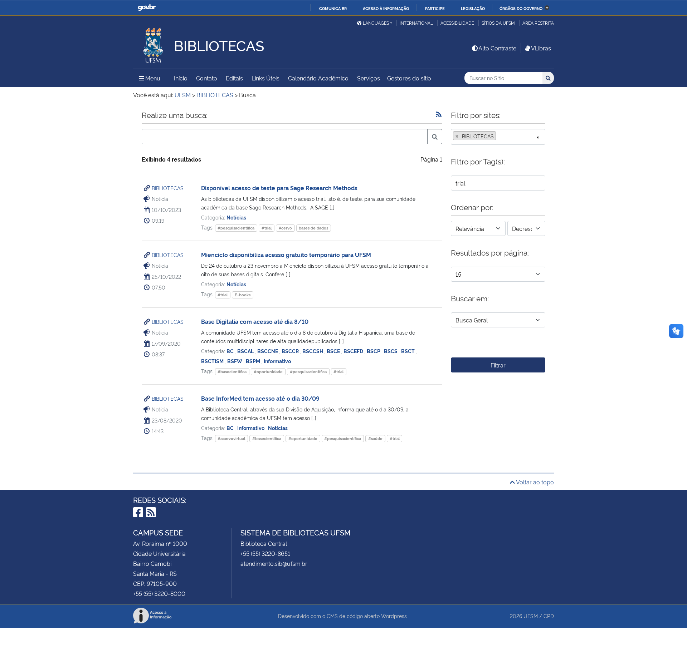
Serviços (368, 78)
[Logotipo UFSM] (153, 43)
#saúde (375, 438)
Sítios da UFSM (498, 23)
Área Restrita (538, 23)
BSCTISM (213, 360)
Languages (376, 23)
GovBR (147, 7)
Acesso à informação (386, 8)
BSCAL (246, 350)
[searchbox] (500, 136)
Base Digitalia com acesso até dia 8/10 (254, 321)
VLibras (541, 48)
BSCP (374, 350)
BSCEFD (354, 350)
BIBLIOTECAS (168, 187)
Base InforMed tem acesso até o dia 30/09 (260, 398)
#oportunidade (268, 371)
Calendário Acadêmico (318, 78)
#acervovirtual (231, 438)
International (416, 23)
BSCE (334, 350)
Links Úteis (265, 78)
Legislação (473, 8)
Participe (435, 8)
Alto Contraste (497, 48)
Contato (206, 78)
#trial (267, 228)
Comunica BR (333, 8)
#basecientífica (232, 371)
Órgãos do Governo (521, 8)
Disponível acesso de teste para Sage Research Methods (279, 188)
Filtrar (498, 365)
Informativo (277, 360)
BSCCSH (313, 350)
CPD (549, 615)
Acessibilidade (457, 23)
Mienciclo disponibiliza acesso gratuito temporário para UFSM (286, 254)
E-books (242, 294)
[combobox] (498, 137)
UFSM (530, 615)
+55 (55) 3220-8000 (159, 593)
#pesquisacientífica (236, 228)
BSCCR (291, 350)
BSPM (253, 360)
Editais (234, 78)
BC (230, 350)
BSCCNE (268, 350)
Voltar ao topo (534, 482)
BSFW (235, 360)
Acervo (285, 228)
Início (180, 78)
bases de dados (313, 228)
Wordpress (394, 615)
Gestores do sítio (409, 78)
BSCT (408, 350)
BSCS (391, 350)
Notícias (236, 217)
